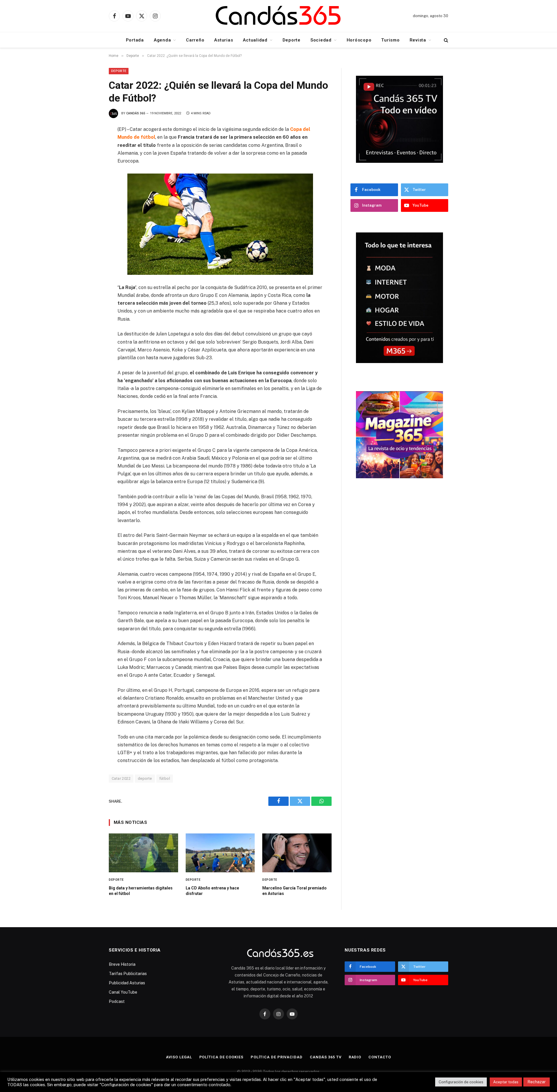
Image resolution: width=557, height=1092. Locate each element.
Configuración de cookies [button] (461, 1082)
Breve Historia (122, 964)
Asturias (223, 40)
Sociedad (321, 40)
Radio (355, 1057)
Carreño (195, 40)
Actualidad (255, 40)
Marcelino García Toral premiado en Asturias (294, 891)
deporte (145, 778)
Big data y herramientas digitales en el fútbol (141, 891)
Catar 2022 (121, 778)
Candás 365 (135, 113)
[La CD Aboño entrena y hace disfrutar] (220, 852)
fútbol (164, 778)
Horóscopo (359, 40)
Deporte (292, 40)
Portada (135, 40)
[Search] (445, 39)
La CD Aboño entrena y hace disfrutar (212, 891)
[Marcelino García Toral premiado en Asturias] (297, 852)
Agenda (162, 40)
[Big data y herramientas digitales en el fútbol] (143, 852)
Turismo (390, 40)
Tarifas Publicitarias (128, 973)
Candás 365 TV (325, 1057)
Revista (418, 40)
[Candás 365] (278, 16)
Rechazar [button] (536, 1082)
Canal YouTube (123, 992)
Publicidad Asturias (127, 983)
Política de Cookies (221, 1057)
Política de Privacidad (277, 1057)
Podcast (117, 1001)
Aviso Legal (179, 1057)
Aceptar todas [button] (505, 1082)
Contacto (379, 1057)
